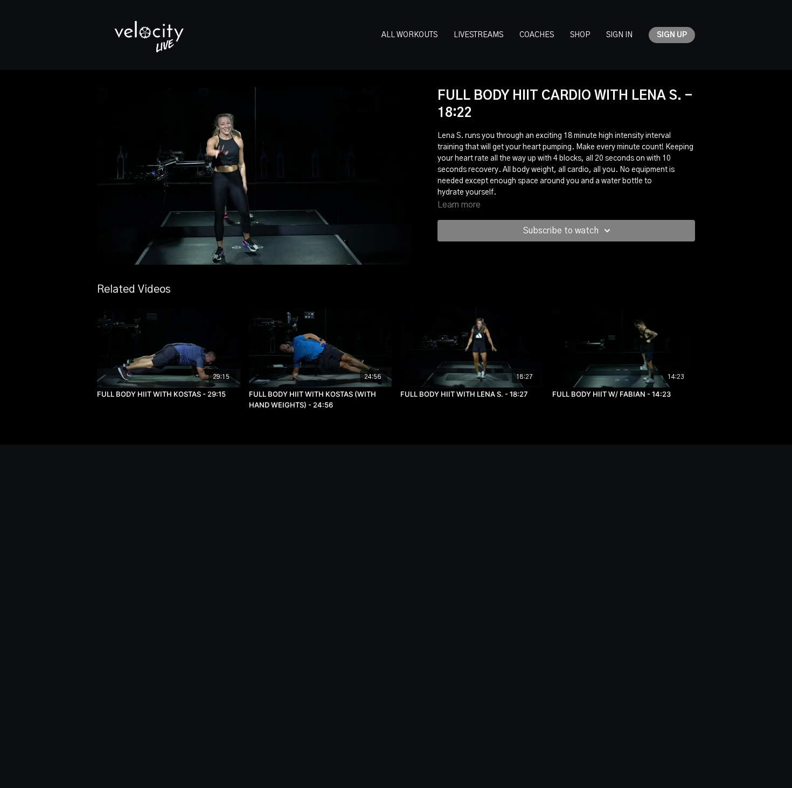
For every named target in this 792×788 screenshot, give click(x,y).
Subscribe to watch (561, 230)
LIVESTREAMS (478, 35)
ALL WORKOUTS (409, 35)
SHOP (580, 35)
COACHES (536, 35)
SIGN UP (672, 35)
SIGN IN (619, 35)
